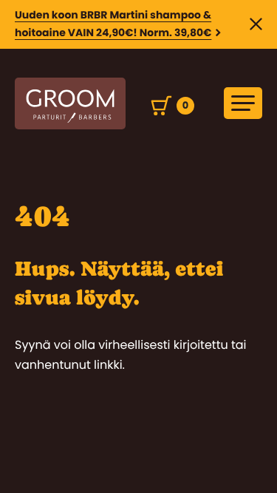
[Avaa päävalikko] (243, 103)
